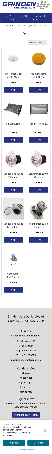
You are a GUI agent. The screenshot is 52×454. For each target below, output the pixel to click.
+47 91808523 (28, 355)
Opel (44, 26)
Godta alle (38, 443)
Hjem (8, 26)
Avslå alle (14, 443)
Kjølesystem (33, 26)
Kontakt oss (26, 378)
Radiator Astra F (13, 124)
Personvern (26, 387)
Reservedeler (19, 26)
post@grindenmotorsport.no (26, 360)
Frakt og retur (26, 392)
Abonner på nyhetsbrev (26, 415)
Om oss (26, 373)
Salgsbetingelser (26, 382)
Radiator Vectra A (39, 124)
